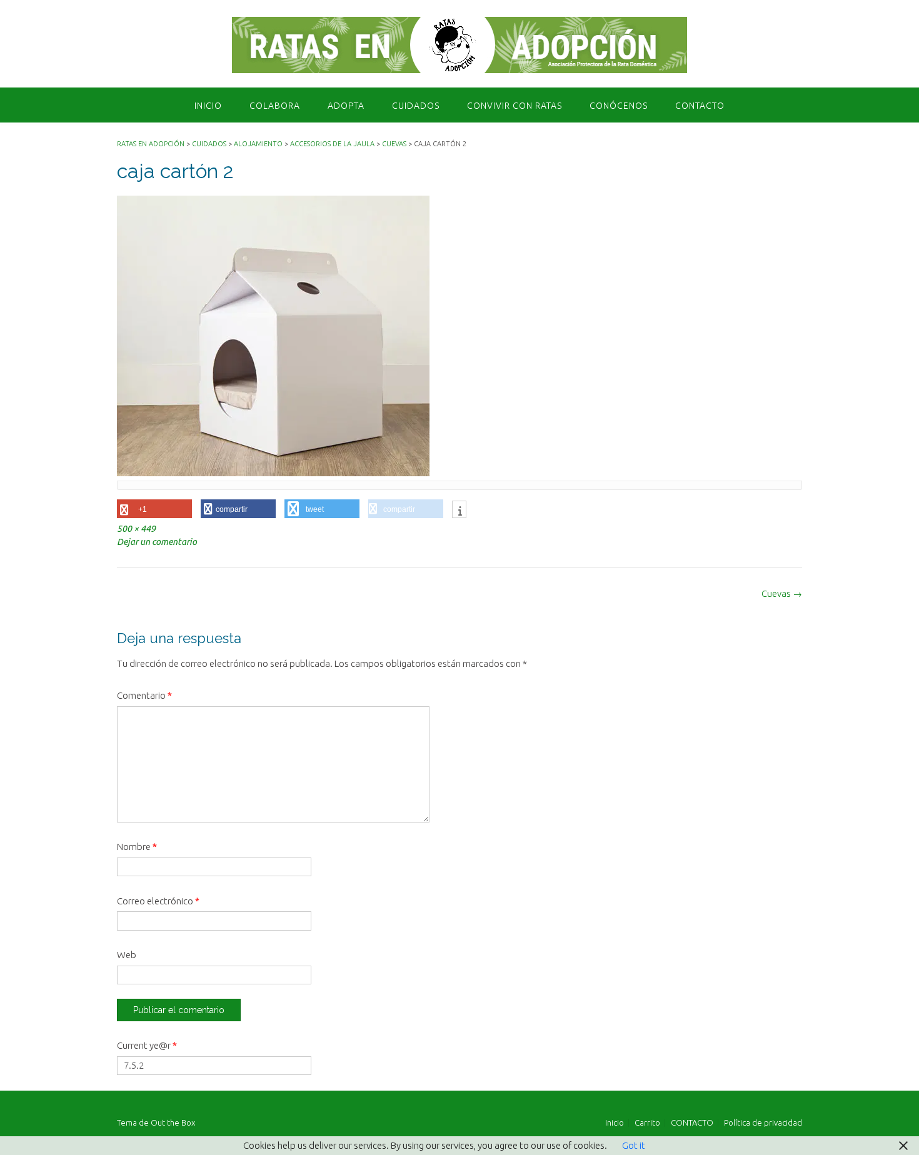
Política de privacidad (763, 1123)
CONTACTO (700, 106)
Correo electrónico (158, 901)
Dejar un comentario (157, 542)
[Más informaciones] (459, 510)
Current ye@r (147, 1045)
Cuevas (781, 593)
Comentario (144, 695)
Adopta (346, 106)
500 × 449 (136, 529)
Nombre (137, 846)
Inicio (208, 106)
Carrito (647, 1123)
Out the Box (173, 1122)
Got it (633, 1145)
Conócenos (619, 106)
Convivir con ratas (514, 106)
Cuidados (415, 106)
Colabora (274, 106)
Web (126, 954)
